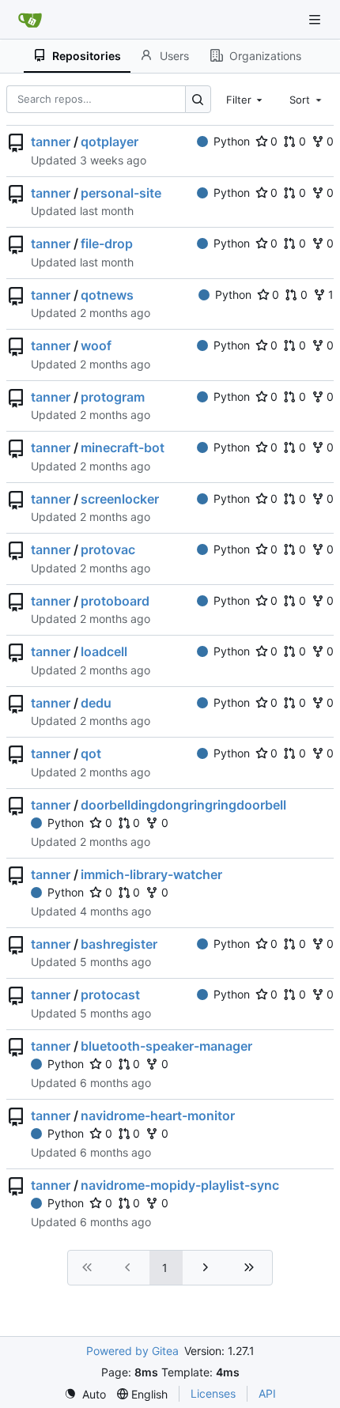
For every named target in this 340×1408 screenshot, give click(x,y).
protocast (110, 994)
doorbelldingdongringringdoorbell (183, 805)
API (267, 1393)
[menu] (85, 1394)
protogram (113, 397)
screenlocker (120, 499)
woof (96, 345)
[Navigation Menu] (316, 19)
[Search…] (198, 99)
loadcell (104, 651)
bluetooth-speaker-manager (166, 1046)
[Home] (30, 20)
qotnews (107, 295)
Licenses (213, 1393)
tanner (50, 141)
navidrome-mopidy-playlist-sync (180, 1185)
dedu (96, 703)
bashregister (119, 944)
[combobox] (246, 99)
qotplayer (109, 141)
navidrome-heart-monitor (158, 1115)
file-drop (107, 243)
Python (231, 141)
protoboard (115, 601)
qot (91, 753)
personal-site (121, 193)
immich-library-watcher (151, 874)
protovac (108, 549)
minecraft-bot (122, 447)
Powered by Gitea (132, 1350)
